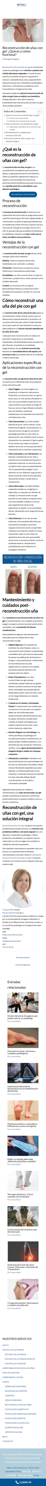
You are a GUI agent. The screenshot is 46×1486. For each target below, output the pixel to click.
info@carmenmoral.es (11, 941)
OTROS (5, 1382)
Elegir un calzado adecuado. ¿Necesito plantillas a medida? (21, 1160)
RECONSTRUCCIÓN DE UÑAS (23, 194)
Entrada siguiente (23, 964)
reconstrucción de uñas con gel (18, 67)
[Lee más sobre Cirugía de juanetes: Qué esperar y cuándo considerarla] (23, 1289)
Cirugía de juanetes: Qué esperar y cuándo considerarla (22, 1304)
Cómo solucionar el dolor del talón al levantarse (22, 1454)
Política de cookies (25, 1475)
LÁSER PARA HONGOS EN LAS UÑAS (18, 1368)
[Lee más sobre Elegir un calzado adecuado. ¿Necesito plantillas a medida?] (23, 1145)
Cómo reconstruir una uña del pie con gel (22, 124)
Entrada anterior (23, 957)
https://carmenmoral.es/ (12, 934)
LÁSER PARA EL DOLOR (12, 1377)
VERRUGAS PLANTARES (15, 1386)
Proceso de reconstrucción (19, 118)
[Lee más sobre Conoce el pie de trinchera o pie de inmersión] (23, 1216)
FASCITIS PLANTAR (10, 1372)
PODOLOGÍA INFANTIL (15, 1418)
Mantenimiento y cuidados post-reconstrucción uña (19, 133)
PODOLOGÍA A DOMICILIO (17, 1423)
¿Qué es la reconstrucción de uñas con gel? (22, 115)
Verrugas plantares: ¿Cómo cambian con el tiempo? (20, 1195)
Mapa (36, 1475)
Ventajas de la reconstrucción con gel (22, 121)
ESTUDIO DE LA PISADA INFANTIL (20, 1359)
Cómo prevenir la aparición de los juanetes (23, 1462)
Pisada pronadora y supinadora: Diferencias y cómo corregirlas (22, 1124)
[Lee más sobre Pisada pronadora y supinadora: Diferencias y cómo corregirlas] (23, 1110)
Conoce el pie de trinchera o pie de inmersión (22, 1230)
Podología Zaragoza (10, 59)
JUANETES (9, 1395)
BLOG (5, 1436)
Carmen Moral (8, 909)
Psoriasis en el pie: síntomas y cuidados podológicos (21, 1052)
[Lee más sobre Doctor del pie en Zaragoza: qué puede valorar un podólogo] (23, 1002)
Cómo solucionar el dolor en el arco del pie (22, 1458)
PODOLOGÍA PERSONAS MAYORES (20, 1414)
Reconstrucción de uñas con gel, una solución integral (20, 139)
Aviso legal (26, 1471)
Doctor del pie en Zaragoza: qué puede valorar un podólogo (22, 1016)
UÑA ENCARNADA (13, 1400)
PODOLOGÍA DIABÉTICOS (16, 1409)
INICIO (5, 1345)
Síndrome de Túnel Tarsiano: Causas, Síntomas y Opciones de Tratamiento (22, 1267)
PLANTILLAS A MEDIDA (15, 1363)
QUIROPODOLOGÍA (14, 1427)
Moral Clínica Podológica (13, 913)
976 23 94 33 (7, 947)
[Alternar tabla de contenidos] (38, 112)
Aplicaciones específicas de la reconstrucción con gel (25, 128)
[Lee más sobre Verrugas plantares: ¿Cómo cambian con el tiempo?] (23, 1181)
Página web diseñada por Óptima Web (23, 1467)
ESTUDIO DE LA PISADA (13, 1350)
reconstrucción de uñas (14, 825)
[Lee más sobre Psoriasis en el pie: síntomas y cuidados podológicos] (23, 1037)
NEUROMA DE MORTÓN (16, 1391)
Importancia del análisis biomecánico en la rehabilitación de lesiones (22, 1088)
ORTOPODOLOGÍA (13, 1432)
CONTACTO (7, 1441)
